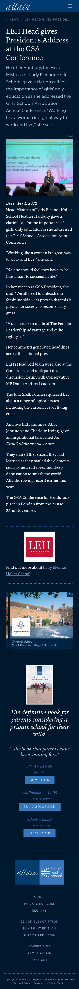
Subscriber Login (39, 935)
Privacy (28, 983)
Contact (40, 960)
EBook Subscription (40, 921)
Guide (39, 896)
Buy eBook (39, 833)
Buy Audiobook (40, 806)
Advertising (39, 946)
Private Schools (39, 903)
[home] (18, 6)
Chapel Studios (56, 983)
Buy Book (39, 780)
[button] (70, 6)
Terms (17, 983)
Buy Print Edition (39, 928)
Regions (39, 910)
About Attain (39, 953)
